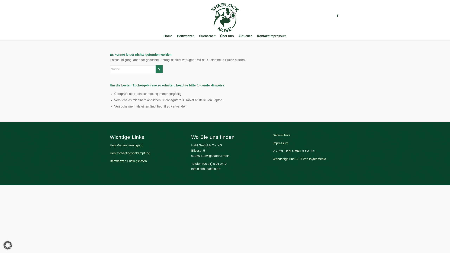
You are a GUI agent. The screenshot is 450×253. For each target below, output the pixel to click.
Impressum (280, 143)
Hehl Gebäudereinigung (126, 145)
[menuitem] (168, 36)
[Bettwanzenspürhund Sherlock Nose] (225, 17)
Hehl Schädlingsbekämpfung (130, 153)
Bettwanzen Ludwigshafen (128, 161)
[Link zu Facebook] (337, 15)
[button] (7, 245)
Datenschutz (281, 135)
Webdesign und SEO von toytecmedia (299, 159)
